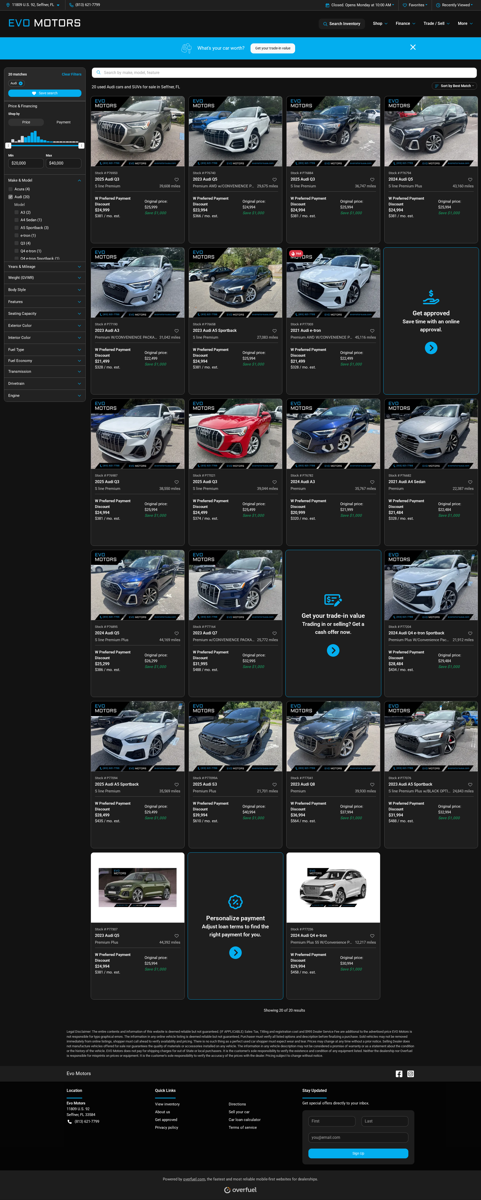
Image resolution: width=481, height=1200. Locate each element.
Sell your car (239, 1112)
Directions (237, 1104)
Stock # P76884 (302, 173)
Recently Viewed (456, 5)
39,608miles (169, 186)
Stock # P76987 (106, 475)
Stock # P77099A (205, 778)
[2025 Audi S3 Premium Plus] (235, 736)
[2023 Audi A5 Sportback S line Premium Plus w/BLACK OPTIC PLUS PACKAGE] (431, 736)
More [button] (462, 23)
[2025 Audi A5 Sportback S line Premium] (137, 736)
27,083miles (267, 337)
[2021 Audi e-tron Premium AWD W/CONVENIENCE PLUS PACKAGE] (333, 283)
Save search (48, 93)
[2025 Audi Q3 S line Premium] (137, 131)
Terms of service (243, 1127)
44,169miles (169, 640)
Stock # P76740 (204, 173)
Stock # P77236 (302, 929)
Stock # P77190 (106, 324)
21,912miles (463, 640)
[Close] (413, 47)
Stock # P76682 (400, 475)
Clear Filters (71, 74)
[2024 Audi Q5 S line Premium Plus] (431, 131)
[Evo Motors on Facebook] (397, 1074)
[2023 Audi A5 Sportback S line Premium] (235, 283)
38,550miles (169, 488)
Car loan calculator (245, 1119)
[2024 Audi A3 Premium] (333, 434)
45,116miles (365, 337)
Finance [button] (403, 23)
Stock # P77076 (400, 778)
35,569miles (169, 791)
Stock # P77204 (400, 627)
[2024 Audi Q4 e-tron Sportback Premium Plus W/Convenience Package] (431, 585)
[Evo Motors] (44, 24)
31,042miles (169, 337)
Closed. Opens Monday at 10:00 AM (361, 5)
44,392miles (169, 942)
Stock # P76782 (302, 475)
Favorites (416, 5)
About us (162, 1112)
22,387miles (463, 488)
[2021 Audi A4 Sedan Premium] (431, 434)
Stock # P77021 (204, 475)
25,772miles (267, 640)
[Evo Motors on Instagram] (408, 1074)
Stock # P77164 (204, 627)
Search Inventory (344, 23)
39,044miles (267, 488)
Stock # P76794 (400, 173)
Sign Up (358, 1153)
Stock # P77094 (106, 778)
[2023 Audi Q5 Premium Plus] (137, 888)
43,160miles (463, 186)
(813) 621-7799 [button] (87, 5)
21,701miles (267, 791)
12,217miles (365, 942)
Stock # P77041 (302, 778)
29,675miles (267, 186)
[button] (34, 5)
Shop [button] (377, 23)
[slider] (8, 145)
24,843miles (463, 791)
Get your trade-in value (272, 48)
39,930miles (365, 791)
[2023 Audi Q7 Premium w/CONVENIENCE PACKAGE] (235, 585)
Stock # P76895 (106, 627)
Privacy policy (166, 1127)
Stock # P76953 (106, 173)
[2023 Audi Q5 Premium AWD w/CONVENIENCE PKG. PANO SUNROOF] (235, 131)
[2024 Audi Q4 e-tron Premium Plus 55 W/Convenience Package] (333, 888)
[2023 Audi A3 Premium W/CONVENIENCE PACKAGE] (137, 283)
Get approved (166, 1119)
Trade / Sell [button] (434, 23)
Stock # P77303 (302, 324)
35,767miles (365, 488)
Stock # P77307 (106, 929)
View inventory (167, 1104)
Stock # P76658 (204, 324)
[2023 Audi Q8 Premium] (333, 736)
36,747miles (365, 186)
